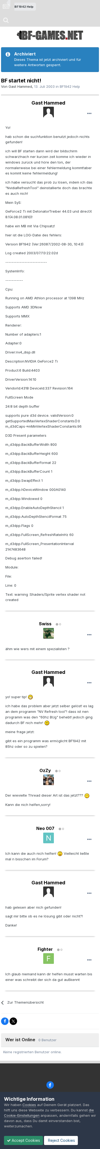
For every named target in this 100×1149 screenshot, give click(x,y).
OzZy (45, 770)
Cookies (29, 1105)
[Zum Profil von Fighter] (48, 958)
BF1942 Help (70, 86)
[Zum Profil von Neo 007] (48, 838)
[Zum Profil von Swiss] (48, 633)
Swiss (45, 623)
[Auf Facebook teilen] (5, 1021)
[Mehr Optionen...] (89, 113)
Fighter (45, 949)
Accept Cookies (25, 1140)
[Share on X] (13, 1021)
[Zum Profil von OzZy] (48, 779)
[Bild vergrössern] (30, 697)
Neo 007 (45, 828)
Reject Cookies (61, 1140)
